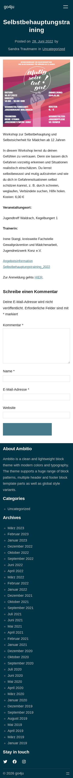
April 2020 (15, 688)
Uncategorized (53, 49)
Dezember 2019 (20, 706)
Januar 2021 (17, 645)
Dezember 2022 (20, 546)
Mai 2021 (15, 626)
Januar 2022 (17, 589)
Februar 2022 (18, 583)
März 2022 (16, 577)
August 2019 (17, 718)
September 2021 (20, 608)
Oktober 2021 (18, 602)
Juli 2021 (15, 614)
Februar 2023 (18, 534)
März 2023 (16, 528)
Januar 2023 (17, 540)
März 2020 (16, 694)
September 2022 (20, 559)
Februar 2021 (18, 639)
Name (9, 371)
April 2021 (15, 632)
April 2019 (15, 731)
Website (9, 408)
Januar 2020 (17, 700)
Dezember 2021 (20, 596)
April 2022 (15, 571)
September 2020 (20, 663)
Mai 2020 (15, 682)
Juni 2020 (15, 676)
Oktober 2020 (18, 657)
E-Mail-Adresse (16, 389)
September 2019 (20, 712)
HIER (38, 277)
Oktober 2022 (18, 553)
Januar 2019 (17, 743)
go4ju (9, 6)
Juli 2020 (15, 669)
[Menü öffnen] (65, 6)
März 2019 (16, 737)
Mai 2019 (15, 725)
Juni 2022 (15, 565)
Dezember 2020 (20, 651)
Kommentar (13, 325)
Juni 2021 (15, 620)
